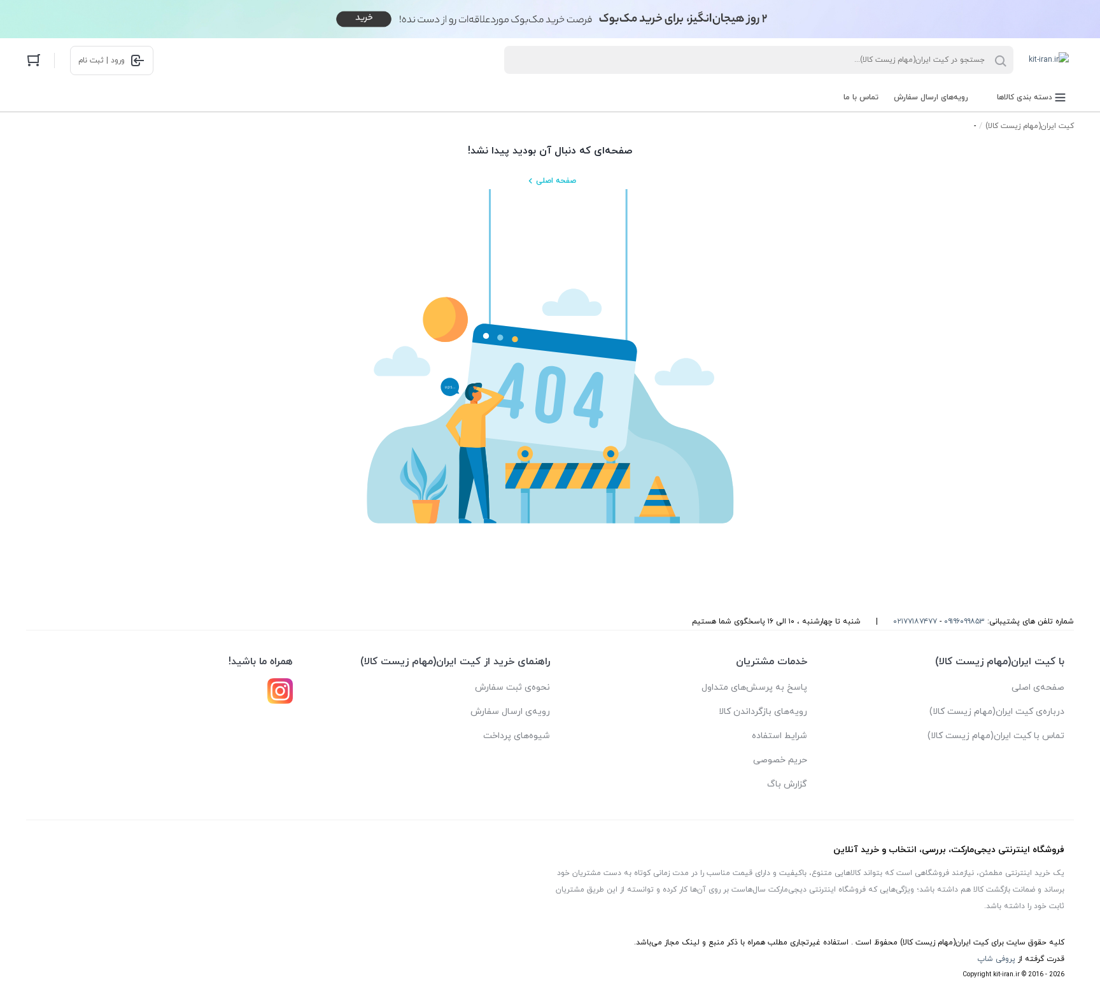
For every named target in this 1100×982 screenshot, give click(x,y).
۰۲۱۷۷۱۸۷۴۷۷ (915, 621)
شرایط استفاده (779, 736)
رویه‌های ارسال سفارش (931, 97)
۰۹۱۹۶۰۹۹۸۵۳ (964, 621)
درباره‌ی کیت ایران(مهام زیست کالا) (996, 712)
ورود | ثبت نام (101, 60)
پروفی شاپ (996, 959)
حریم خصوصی (780, 760)
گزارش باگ (787, 784)
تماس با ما (860, 97)
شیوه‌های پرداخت (516, 736)
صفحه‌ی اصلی (1038, 687)
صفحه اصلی (556, 181)
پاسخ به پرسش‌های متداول (754, 687)
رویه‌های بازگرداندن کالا (763, 712)
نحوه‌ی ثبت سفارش (512, 687)
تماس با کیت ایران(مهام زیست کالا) (995, 736)
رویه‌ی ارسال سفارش (510, 712)
